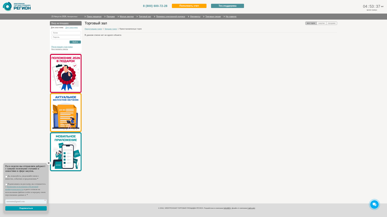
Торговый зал (145, 16)
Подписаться (26, 208)
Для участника (57, 28)
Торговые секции (213, 16)
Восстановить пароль (59, 49)
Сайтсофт (251, 208)
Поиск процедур (94, 16)
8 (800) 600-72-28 (155, 6)
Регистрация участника (62, 47)
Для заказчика (71, 28)
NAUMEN (227, 208)
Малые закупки (127, 16)
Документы (195, 16)
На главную (231, 16)
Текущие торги (110, 29)
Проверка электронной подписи (170, 16)
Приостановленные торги (130, 29)
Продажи (111, 16)
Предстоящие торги (93, 29)
